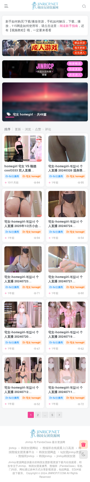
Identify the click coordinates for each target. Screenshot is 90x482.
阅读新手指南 (69, 25)
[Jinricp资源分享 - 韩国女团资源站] (45, 433)
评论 (48, 129)
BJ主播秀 (14, 176)
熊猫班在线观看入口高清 (58, 448)
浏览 (28, 129)
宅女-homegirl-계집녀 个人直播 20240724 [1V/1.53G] (65, 225)
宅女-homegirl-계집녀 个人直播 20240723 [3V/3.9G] (21, 280)
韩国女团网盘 (47, 452)
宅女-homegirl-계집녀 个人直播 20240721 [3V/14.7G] (65, 280)
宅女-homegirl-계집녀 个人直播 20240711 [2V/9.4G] (65, 391)
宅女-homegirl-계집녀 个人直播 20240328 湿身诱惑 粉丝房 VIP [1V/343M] (66, 170)
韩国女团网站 (29, 448)
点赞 (38, 129)
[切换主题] (83, 454)
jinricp (12, 448)
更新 (18, 129)
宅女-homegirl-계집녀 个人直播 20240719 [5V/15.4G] (65, 336)
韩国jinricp (45, 456)
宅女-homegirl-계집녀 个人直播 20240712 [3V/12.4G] (21, 391)
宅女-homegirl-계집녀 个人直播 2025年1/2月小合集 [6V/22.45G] (22, 225)
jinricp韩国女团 (66, 456)
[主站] (83, 444)
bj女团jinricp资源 (71, 452)
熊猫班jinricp (26, 456)
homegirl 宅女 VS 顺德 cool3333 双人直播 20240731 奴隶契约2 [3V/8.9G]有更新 (20, 172)
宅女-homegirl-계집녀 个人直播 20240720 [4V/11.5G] (21, 336)
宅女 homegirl (33, 176)
